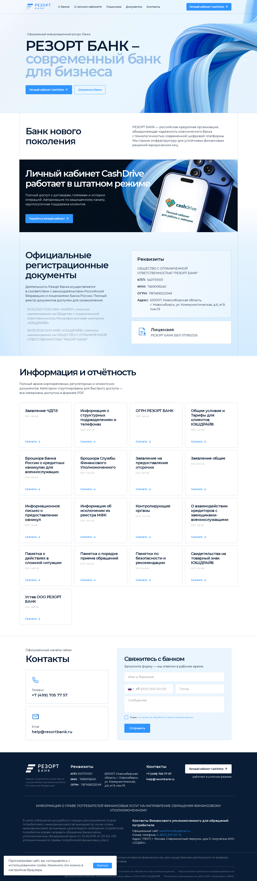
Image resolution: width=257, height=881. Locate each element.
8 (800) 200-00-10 (169, 835)
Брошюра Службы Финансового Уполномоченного (98, 463)
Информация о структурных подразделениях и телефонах (98, 417)
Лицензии (113, 6)
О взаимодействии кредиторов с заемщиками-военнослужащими (209, 513)
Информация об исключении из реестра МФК (95, 510)
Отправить (137, 728)
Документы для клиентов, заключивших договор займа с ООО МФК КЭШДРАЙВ (112, 876)
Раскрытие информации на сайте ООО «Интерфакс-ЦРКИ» (199, 876)
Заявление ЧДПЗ (41, 410)
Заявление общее (208, 458)
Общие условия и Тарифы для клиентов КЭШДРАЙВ (208, 417)
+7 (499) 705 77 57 (50, 695)
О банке (64, 6)
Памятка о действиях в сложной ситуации (43, 558)
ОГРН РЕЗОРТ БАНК (154, 410)
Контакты (153, 6)
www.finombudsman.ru (174, 831)
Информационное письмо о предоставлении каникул (42, 513)
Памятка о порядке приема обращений (99, 555)
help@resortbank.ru (52, 732)
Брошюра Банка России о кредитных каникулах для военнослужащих (44, 465)
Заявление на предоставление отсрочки (152, 463)
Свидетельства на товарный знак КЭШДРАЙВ (208, 558)
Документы (134, 6)
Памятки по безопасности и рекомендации (151, 558)
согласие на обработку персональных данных (165, 717)
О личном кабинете (88, 6)
